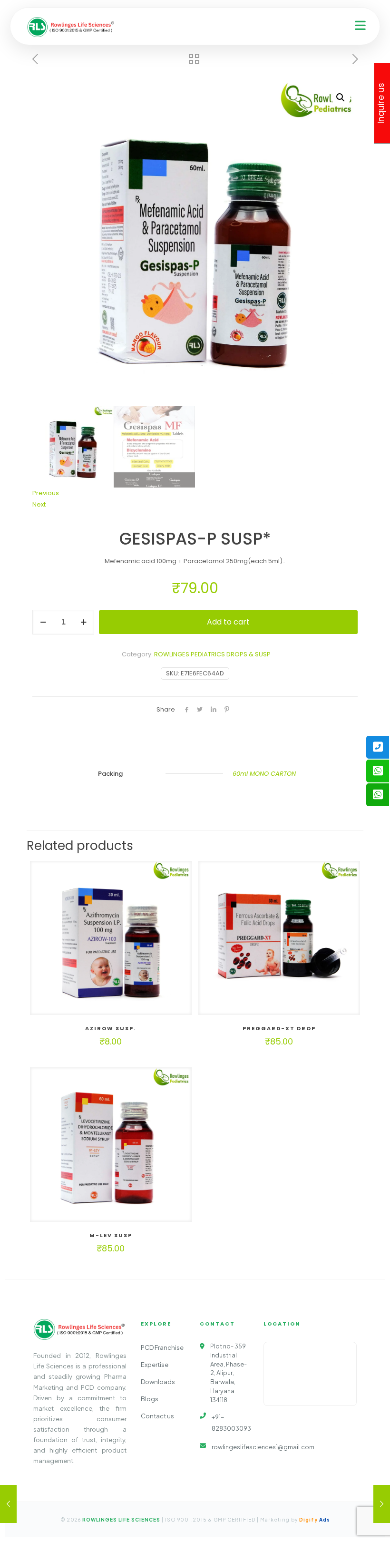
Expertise (154, 1364)
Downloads (158, 1382)
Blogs (149, 1399)
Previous (45, 493)
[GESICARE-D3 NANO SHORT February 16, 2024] (381, 1504)
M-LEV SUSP (110, 1235)
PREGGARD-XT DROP (279, 1028)
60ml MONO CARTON (264, 773)
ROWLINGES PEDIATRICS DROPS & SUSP (212, 654)
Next (39, 504)
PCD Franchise (162, 1347)
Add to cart (228, 621)
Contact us (157, 1416)
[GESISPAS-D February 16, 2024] (8, 1504)
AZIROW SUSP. (110, 1028)
